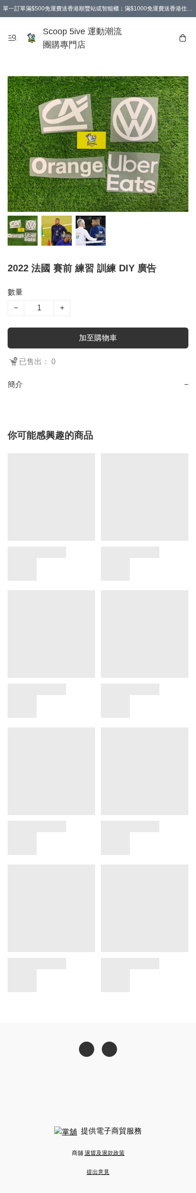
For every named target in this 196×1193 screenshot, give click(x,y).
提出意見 (98, 1172)
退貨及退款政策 (105, 1153)
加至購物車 (98, 338)
